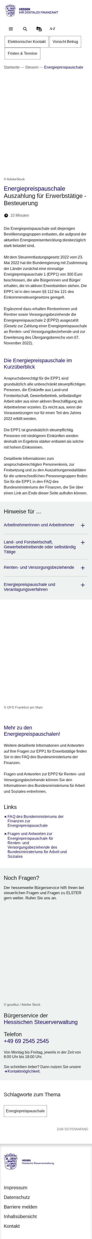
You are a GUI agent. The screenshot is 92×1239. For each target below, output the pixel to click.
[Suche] (25, 28)
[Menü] (10, 28)
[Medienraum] (39, 28)
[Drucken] (73, 215)
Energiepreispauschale (25, 1111)
